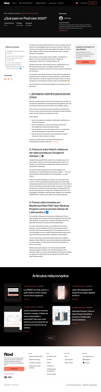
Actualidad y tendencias (14, 13)
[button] (15, 3)
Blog (5, 13)
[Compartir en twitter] (12, 79)
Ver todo (50, 338)
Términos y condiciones (89, 385)
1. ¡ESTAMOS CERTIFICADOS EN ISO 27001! (15, 52)
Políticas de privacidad (74, 385)
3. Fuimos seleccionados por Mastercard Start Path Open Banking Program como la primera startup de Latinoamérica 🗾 (15, 65)
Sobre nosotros (52, 3)
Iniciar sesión (84, 3)
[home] (6, 3)
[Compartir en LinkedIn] (8, 79)
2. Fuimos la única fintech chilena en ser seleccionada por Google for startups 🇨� (15, 58)
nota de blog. (55, 141)
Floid (64, 172)
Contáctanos (92, 3)
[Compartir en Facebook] (5, 79)
